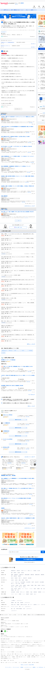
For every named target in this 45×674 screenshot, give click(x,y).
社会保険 (28, 585)
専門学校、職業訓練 (19, 608)
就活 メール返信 (18, 583)
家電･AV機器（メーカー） (35, 656)
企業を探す (34, 7)
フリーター (30, 588)
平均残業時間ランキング (4, 642)
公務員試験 (21, 602)
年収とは (24, 586)
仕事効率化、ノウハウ (37, 604)
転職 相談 (30, 350)
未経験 (35, 588)
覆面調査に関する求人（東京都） (8, 475)
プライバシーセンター (16, 667)
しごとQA (39, 7)
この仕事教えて (13, 600)
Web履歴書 (13, 620)
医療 (1, 660)
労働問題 (18, 604)
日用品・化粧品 (3, 655)
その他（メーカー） (16, 658)
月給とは (16, 586)
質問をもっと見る (30, 344)
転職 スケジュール (17, 350)
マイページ (9, 620)
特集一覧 (43, 7)
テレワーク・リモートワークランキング (15, 642)
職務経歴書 (42, 574)
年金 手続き (12, 585)
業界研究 (15, 572)
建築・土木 (2, 662)
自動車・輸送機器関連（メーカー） (6, 658)
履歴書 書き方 (16, 574)
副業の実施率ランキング (37, 642)
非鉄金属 (28, 655)
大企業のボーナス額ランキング (15, 644)
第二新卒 (3, 352)
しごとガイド (17, 626)
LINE (7, 631)
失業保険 (17, 585)
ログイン (16, 4)
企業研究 (19, 572)
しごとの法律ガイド (11, 626)
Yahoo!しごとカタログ (4, 614)
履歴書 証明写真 (37, 574)
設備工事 (29, 662)
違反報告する (33, 36)
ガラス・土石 (21, 655)
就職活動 (4, 33)
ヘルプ (39, 667)
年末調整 (32, 585)
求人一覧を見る (31, 394)
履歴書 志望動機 (27, 574)
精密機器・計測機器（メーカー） (6, 656)
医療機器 (13, 656)
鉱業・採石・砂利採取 (35, 662)
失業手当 (20, 585)
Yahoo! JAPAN (31, 664)
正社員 (12, 588)
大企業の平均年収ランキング (5, 644)
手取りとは (20, 586)
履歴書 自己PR (21, 574)
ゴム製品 (16, 655)
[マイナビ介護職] (10, 539)
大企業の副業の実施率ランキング (20, 647)
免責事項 (34, 667)
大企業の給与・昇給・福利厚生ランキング (7, 647)
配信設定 (17, 620)
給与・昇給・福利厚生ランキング (28, 642)
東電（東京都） (3, 114)
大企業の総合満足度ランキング (26, 644)
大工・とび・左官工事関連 (23, 662)
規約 (22, 667)
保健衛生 (5, 660)
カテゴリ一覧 (20, 614)
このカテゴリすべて (19, 600)
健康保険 (24, 585)
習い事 (24, 608)
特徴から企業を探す (8, 623)
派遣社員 (19, 588)
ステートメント (28, 667)
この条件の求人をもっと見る (29, 528)
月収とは (12, 586)
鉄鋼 (25, 655)
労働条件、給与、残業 (24, 604)
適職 (11, 572)
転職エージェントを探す (24, 623)
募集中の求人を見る (18, 419)
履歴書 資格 (32, 574)
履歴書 (12, 574)
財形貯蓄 (39, 585)
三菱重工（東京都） (4, 209)
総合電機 (28, 656)
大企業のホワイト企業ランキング (37, 644)
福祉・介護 (12, 660)
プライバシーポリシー (8, 667)
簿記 (14, 608)
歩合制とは (43, 585)
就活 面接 (22, 583)
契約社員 (15, 588)
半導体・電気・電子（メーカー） (21, 656)
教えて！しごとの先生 (12, 614)
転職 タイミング (25, 350)
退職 (18, 602)
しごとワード (22, 626)
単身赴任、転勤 (13, 604)
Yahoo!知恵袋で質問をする (29, 559)
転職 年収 (22, 572)
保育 (8, 660)
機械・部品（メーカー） (39, 655)
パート (23, 588)
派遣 (19, 606)
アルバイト (26, 588)
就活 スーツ (12, 583)
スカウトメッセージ (4, 620)
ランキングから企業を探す (16, 623)
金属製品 (33, 655)
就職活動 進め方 (4, 350)
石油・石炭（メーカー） (10, 655)
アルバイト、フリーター (14, 606)
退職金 (35, 585)
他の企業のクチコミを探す (29, 456)
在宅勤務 (38, 588)
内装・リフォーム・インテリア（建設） (11, 662)
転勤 (44, 588)
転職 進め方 (11, 350)
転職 (15, 602)
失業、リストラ (30, 604)
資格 (41, 588)
